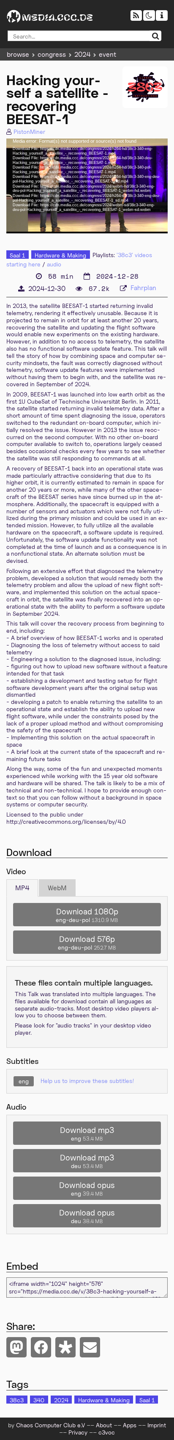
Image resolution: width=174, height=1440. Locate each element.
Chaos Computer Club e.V (50, 1425)
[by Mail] (90, 1347)
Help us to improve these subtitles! (87, 1080)
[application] (87, 186)
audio (54, 264)
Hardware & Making (60, 255)
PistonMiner (29, 131)
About (104, 1425)
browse (18, 54)
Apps (129, 1425)
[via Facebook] (41, 1347)
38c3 (17, 1400)
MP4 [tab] (22, 888)
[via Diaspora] (65, 1347)
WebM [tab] (57, 888)
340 (38, 1400)
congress (52, 54)
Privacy (77, 1432)
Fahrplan (143, 288)
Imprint (156, 1425)
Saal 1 (17, 255)
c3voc (106, 1432)
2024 (82, 54)
